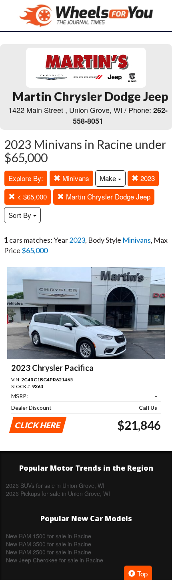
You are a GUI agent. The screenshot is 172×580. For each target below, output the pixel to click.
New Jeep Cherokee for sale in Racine (54, 560)
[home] (86, 15)
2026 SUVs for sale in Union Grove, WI (55, 485)
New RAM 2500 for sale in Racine (48, 552)
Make (109, 178)
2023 (146, 178)
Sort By (20, 215)
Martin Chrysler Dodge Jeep (107, 196)
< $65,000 (31, 196)
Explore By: (25, 178)
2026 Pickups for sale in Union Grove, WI (58, 493)
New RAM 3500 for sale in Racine (48, 544)
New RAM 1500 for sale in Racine (48, 536)
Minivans (74, 178)
